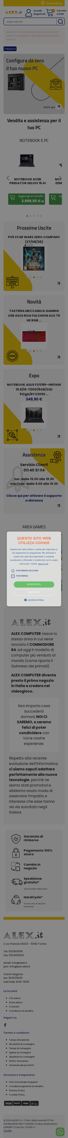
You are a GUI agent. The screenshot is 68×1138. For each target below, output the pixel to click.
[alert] (34, 569)
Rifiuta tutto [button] (34, 592)
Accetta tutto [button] (34, 585)
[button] (34, 569)
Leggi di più (43, 564)
